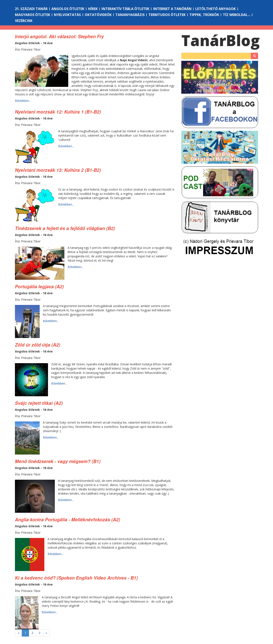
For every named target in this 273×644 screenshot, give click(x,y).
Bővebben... (23, 101)
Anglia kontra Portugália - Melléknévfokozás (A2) (67, 519)
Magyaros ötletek (32, 14)
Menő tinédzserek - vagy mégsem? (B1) (57, 461)
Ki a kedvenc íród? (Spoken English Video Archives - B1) (76, 577)
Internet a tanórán (172, 8)
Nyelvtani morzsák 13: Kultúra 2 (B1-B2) (58, 170)
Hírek (93, 8)
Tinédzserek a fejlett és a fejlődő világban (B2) (65, 228)
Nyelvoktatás (67, 14)
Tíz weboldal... (236, 14)
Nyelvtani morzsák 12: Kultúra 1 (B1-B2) (58, 111)
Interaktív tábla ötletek (125, 8)
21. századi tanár (31, 8)
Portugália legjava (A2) (39, 286)
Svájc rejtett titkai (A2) (39, 403)
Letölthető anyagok (215, 8)
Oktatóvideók (98, 14)
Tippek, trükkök (204, 14)
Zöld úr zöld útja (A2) (37, 344)
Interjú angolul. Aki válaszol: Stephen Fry (59, 36)
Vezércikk (23, 20)
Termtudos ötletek (167, 14)
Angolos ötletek (67, 8)
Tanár (220, 40)
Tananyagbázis (130, 14)
